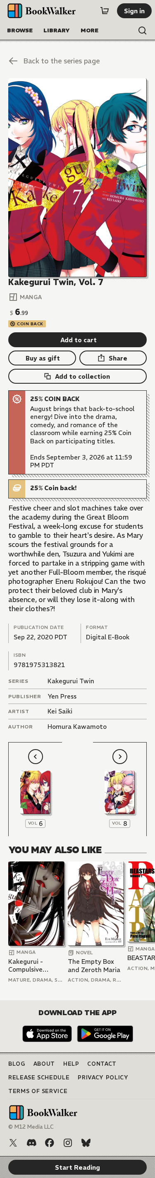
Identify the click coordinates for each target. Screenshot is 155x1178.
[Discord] (31, 1143)
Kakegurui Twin (71, 681)
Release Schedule (38, 1077)
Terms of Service (37, 1091)
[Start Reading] (77, 177)
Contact (102, 1064)
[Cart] (104, 11)
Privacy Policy (103, 1077)
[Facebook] (50, 1143)
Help (71, 1064)
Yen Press (62, 696)
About (44, 1064)
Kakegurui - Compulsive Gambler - (25, 966)
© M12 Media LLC (31, 1127)
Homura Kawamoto (77, 727)
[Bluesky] (86, 1143)
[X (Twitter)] (13, 1143)
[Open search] (143, 31)
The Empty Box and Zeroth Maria (94, 966)
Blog (16, 1064)
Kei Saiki (60, 711)
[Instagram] (68, 1143)
